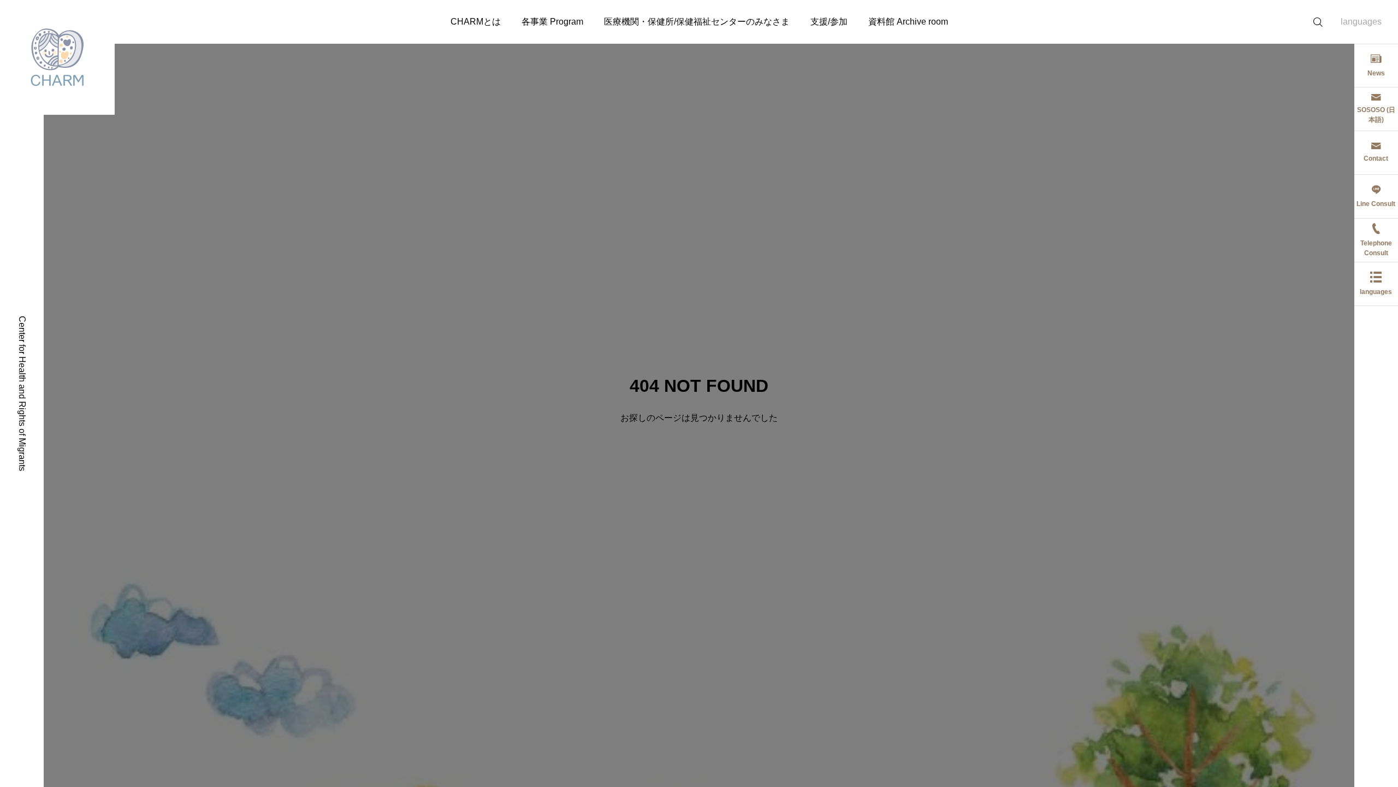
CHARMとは (476, 21)
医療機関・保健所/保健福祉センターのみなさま (697, 21)
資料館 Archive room (908, 21)
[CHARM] (57, 57)
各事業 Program (552, 21)
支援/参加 (829, 21)
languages (1361, 21)
